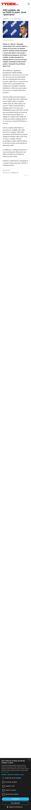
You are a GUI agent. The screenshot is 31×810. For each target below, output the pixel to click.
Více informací (4, 772)
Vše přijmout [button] (15, 799)
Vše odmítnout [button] (15, 803)
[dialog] (15, 784)
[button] (15, 774)
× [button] (29, 760)
